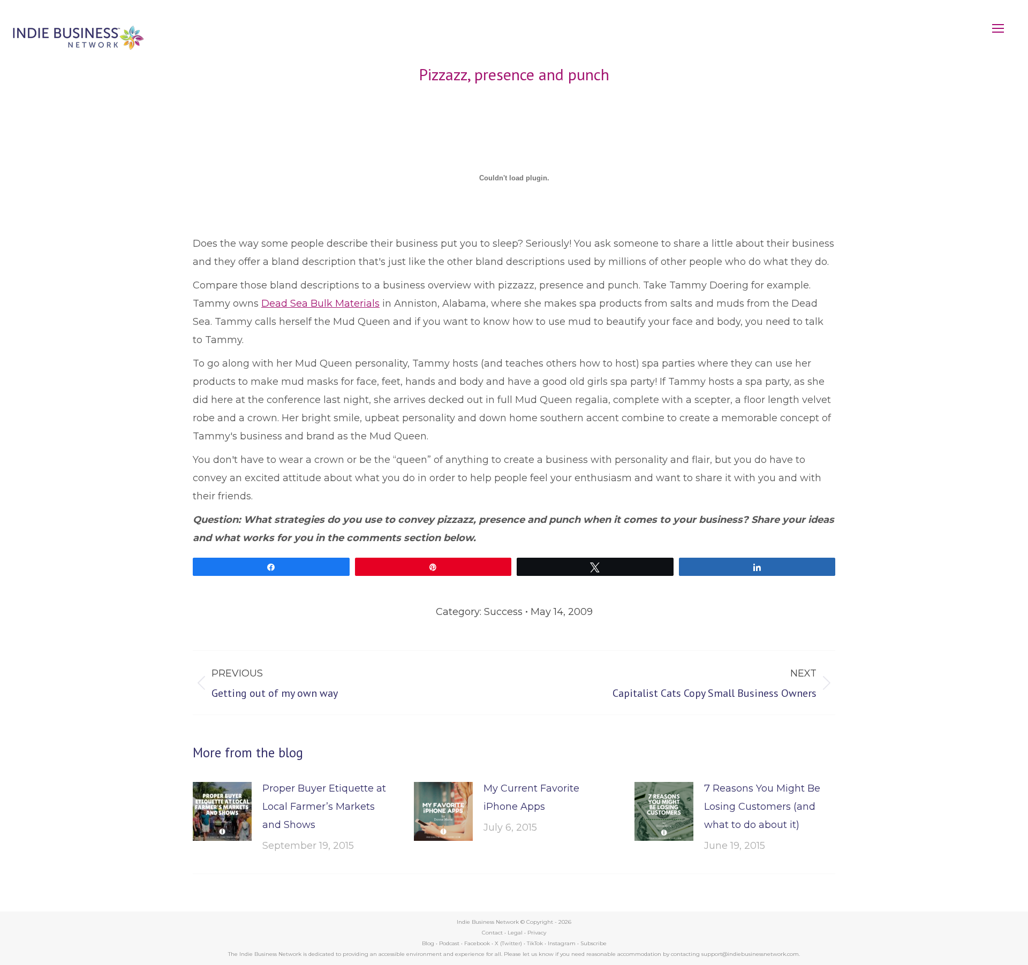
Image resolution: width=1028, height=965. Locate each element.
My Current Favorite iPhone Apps (531, 797)
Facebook (477, 943)
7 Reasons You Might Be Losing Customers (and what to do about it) (762, 806)
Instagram (562, 943)
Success (503, 612)
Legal (515, 932)
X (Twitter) (509, 943)
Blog (428, 943)
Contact (492, 932)
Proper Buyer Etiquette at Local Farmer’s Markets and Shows (324, 806)
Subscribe (593, 943)
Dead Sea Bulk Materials (320, 303)
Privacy (536, 932)
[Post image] (222, 811)
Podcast (449, 943)
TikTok (535, 943)
